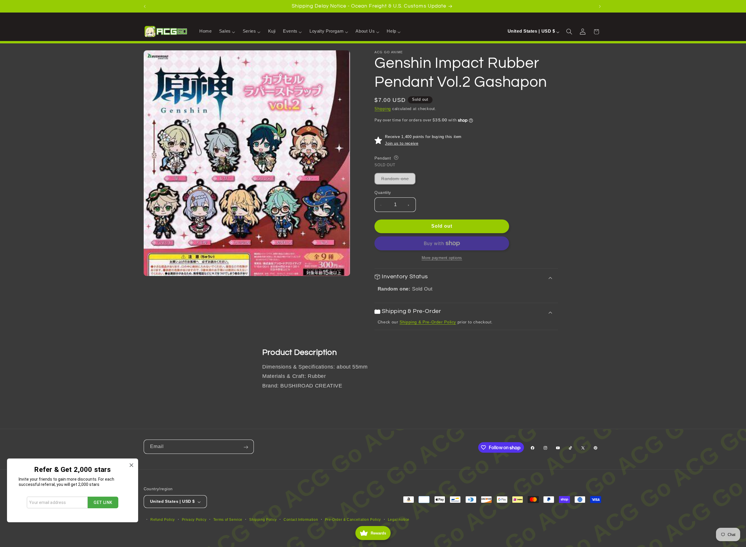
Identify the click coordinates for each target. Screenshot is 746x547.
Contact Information (301, 519)
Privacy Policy (194, 519)
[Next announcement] (600, 6)
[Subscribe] (246, 447)
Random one (398, 180)
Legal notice (399, 519)
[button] (227, 31)
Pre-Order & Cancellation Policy (353, 519)
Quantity (382, 192)
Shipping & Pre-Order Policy (428, 322)
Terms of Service (227, 519)
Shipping (382, 109)
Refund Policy (162, 519)
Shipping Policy (263, 519)
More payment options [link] (442, 258)
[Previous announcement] (145, 6)
